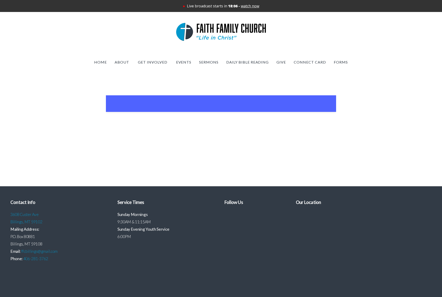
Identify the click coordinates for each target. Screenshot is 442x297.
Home (100, 62)
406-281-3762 (35, 258)
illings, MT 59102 (27, 221)
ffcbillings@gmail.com (39, 251)
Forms (341, 62)
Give (281, 62)
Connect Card (310, 62)
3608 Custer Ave (24, 214)
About (122, 62)
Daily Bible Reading (247, 62)
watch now (250, 6)
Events (184, 62)
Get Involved (153, 62)
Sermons (208, 62)
